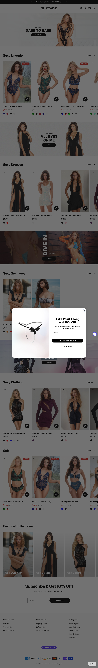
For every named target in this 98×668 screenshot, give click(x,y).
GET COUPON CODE (67, 340)
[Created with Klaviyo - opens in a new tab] (49, 359)
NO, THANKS (67, 346)
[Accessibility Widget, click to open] (95, 334)
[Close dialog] (84, 310)
